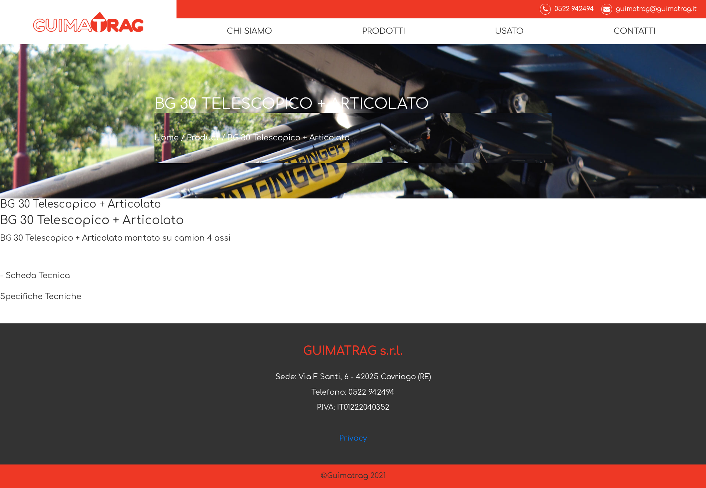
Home (166, 137)
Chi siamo (249, 31)
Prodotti (383, 31)
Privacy (353, 438)
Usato (509, 31)
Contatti (635, 31)
